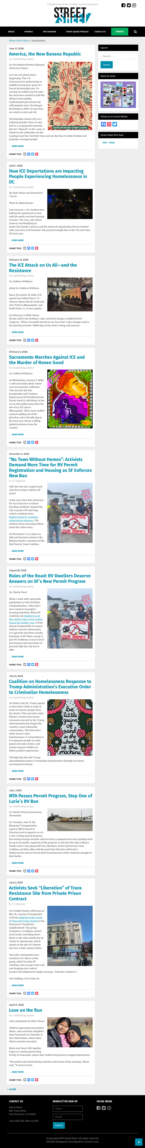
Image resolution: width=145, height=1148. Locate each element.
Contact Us (100, 31)
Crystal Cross (91, 1142)
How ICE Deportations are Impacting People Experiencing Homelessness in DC (48, 176)
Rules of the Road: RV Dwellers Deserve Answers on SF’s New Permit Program (50, 578)
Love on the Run (25, 1010)
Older (12, 1089)
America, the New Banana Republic (45, 54)
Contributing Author (23, 59)
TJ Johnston (18, 481)
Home (12, 40)
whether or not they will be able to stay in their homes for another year (26, 619)
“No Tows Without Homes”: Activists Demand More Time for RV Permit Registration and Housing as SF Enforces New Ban (50, 467)
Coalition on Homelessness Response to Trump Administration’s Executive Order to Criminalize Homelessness (50, 687)
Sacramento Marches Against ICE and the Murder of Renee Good (47, 359)
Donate (120, 31)
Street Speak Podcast (77, 31)
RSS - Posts (109, 142)
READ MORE (18, 146)
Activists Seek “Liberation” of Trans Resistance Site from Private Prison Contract (45, 893)
